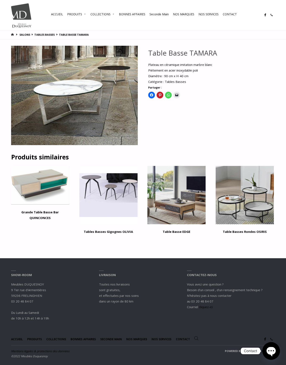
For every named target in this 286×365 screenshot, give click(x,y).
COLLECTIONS (100, 14)
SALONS (24, 34)
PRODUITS (74, 14)
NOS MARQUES (183, 14)
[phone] (271, 15)
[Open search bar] (243, 14)
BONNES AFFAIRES (132, 14)
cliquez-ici (206, 307)
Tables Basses (44, 34)
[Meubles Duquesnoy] (21, 15)
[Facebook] (265, 15)
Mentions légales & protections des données (40, 351)
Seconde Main (159, 14)
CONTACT (230, 14)
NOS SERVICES (208, 14)
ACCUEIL (57, 14)
